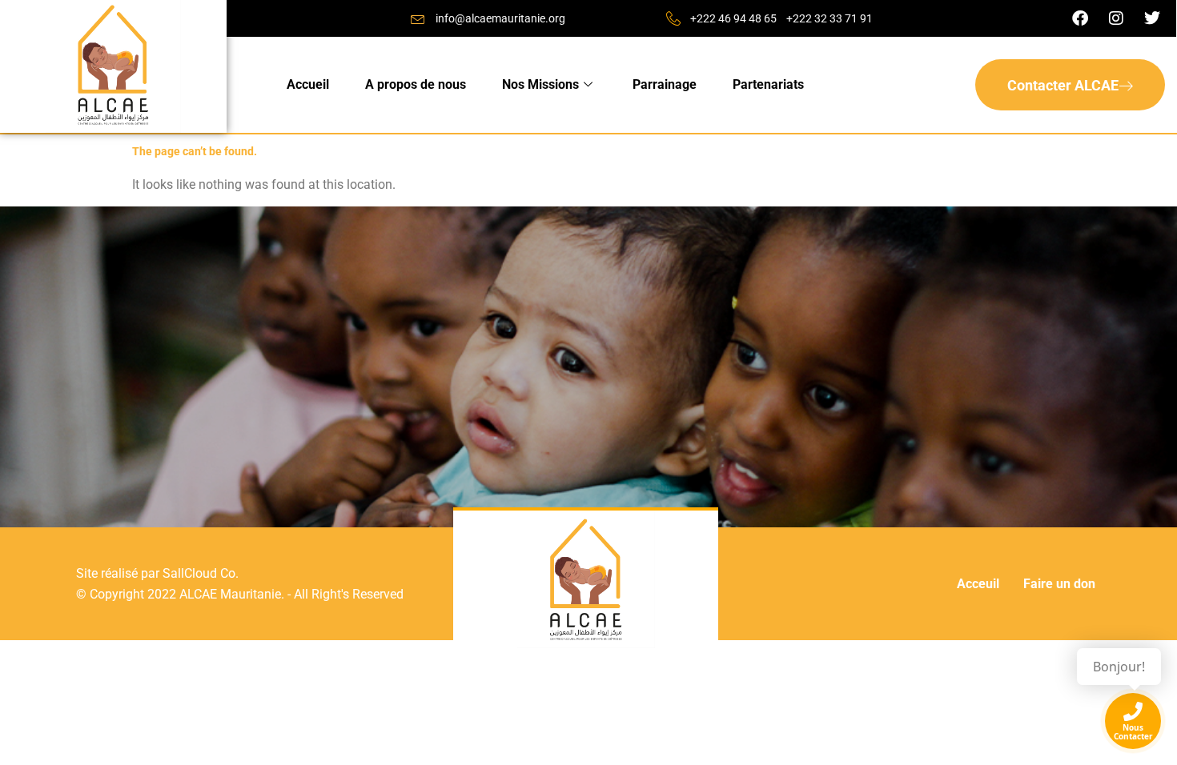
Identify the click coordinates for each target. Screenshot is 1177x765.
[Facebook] (1080, 18)
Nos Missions (540, 84)
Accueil (308, 84)
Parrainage (665, 84)
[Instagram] (1116, 18)
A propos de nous (415, 84)
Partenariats (768, 84)
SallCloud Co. (201, 573)
